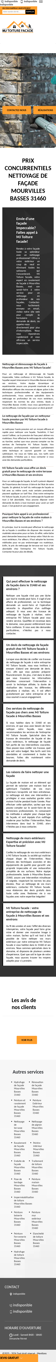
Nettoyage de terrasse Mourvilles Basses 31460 (19, 1130)
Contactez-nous (16, 110)
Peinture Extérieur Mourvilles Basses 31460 (38, 1106)
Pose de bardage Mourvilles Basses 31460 (19, 1185)
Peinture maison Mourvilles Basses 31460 (37, 1185)
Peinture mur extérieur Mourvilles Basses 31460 (37, 1220)
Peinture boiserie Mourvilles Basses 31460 (19, 1218)
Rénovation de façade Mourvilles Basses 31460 (37, 1088)
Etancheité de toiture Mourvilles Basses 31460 (38, 1240)
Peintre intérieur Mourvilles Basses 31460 (38, 1149)
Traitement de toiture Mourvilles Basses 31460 (37, 1167)
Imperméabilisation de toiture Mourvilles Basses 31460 (24, 1202)
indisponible (11, 1)
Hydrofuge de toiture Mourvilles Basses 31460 (19, 1258)
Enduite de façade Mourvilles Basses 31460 (19, 1167)
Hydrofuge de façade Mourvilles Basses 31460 (19, 1088)
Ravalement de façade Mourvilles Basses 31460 (20, 1149)
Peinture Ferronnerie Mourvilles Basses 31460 (20, 1240)
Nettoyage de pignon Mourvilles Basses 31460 (37, 1128)
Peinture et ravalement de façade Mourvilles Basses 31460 (20, 1108)
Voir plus (26, 1040)
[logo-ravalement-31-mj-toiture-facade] (18, 27)
